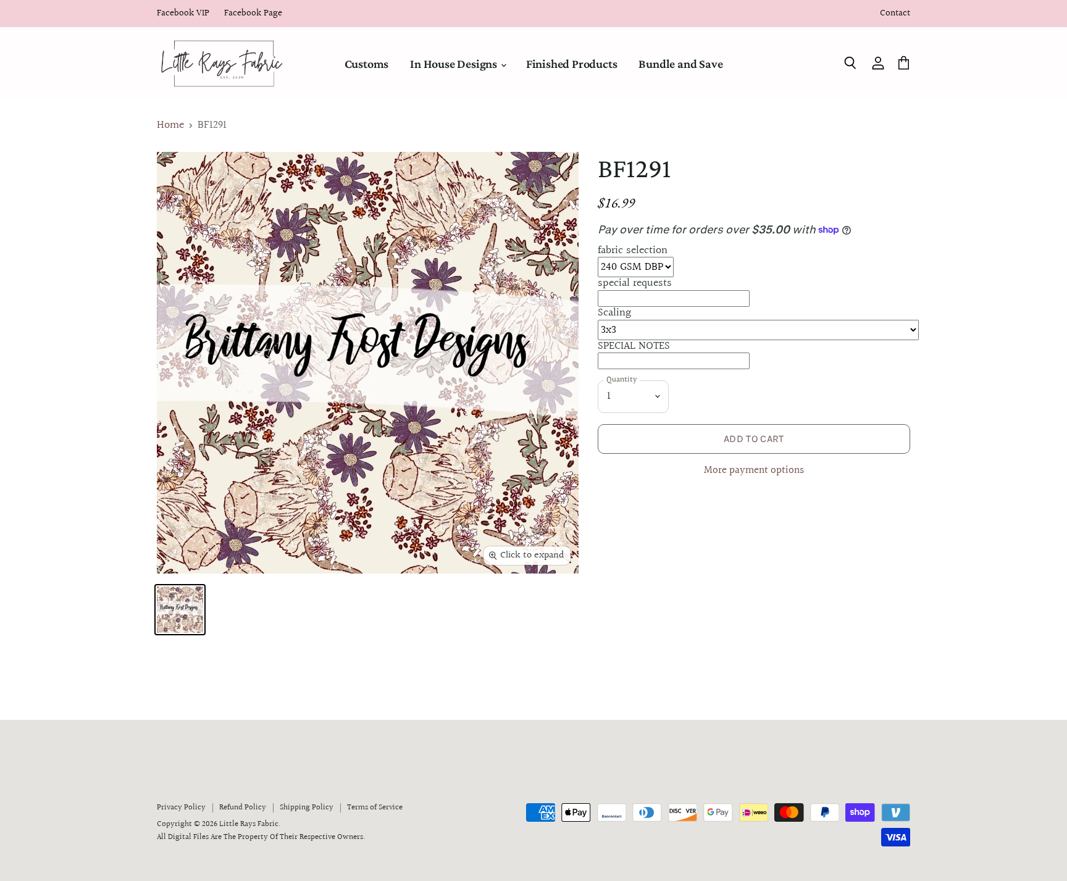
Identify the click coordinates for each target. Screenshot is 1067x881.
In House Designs (455, 63)
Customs (367, 63)
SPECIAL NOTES (634, 346)
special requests (635, 283)
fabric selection (632, 250)
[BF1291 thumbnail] (180, 609)
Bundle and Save (680, 63)
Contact (895, 14)
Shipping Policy (306, 807)
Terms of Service (375, 807)
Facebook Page (253, 14)
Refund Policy (242, 807)
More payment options (754, 471)
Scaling (614, 313)
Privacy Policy (181, 807)
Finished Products (571, 63)
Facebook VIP (183, 14)
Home (170, 125)
